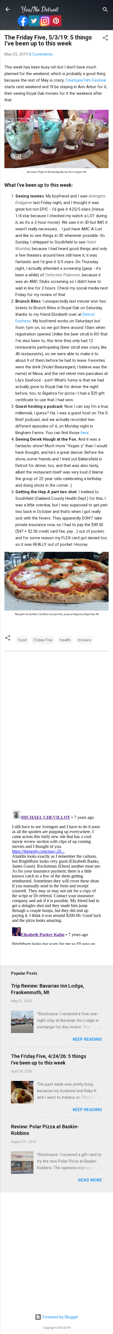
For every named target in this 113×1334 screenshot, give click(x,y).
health (65, 640)
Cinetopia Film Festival (86, 80)
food (22, 640)
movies (84, 640)
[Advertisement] (56, 1253)
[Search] (105, 10)
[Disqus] (56, 730)
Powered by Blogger (59, 1317)
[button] (105, 38)
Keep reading (87, 1039)
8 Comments (41, 54)
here (85, 432)
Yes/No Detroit (39, 9)
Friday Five (43, 640)
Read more (90, 1180)
